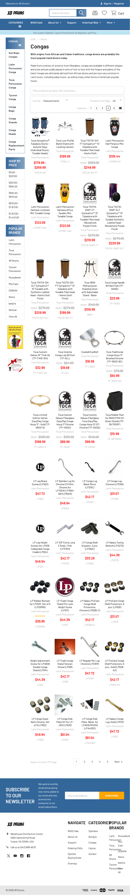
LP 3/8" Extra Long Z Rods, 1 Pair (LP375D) (65, 545)
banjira (12, 303)
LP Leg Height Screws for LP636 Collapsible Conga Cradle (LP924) (40, 547)
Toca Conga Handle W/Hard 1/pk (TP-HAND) (115, 285)
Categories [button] (16, 22)
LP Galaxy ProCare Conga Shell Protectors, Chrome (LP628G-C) (89, 605)
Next (117, 761)
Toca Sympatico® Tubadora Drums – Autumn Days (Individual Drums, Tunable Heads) (40, 147)
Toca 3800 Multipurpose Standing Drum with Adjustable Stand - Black (90, 289)
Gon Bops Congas (14, 54)
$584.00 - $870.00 (14, 194)
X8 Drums (14, 260)
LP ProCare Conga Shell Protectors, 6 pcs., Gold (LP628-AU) (114, 665)
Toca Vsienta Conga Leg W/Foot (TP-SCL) (65, 355)
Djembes (93, 830)
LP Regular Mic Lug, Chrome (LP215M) (89, 662)
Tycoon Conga (13, 97)
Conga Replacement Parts (16, 145)
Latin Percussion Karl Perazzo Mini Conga (114, 143)
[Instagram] (22, 856)
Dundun (92, 853)
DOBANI (13, 290)
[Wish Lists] (105, 12)
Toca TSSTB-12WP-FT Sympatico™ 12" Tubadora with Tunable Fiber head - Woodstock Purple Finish (89, 216)
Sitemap (72, 863)
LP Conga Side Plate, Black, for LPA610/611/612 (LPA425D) (89, 723)
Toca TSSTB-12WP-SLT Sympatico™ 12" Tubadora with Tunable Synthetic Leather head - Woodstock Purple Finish (114, 217)
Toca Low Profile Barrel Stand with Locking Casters (65, 143)
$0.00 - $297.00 (13, 174)
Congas (92, 842)
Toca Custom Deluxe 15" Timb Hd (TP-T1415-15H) (40, 355)
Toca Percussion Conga (15, 83)
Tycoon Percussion (15, 269)
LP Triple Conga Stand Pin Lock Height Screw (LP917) (65, 605)
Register (119, 3)
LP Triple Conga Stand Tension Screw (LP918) (65, 663)
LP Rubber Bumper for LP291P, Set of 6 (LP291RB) (40, 604)
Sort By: (37, 100)
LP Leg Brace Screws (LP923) (40, 482)
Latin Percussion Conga (15, 68)
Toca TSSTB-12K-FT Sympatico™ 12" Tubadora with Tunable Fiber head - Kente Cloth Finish (65, 290)
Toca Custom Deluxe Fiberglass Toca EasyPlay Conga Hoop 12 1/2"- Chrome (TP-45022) (89, 421)
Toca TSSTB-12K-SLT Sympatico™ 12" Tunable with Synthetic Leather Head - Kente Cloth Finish (40, 290)
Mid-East (13, 283)
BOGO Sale (36, 22)
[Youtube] (15, 856)
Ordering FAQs (90, 22)
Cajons (92, 848)
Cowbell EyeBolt (89, 351)
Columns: (82, 108)
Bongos (93, 836)
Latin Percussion (15, 241)
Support (71, 22)
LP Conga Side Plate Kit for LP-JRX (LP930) (64, 722)
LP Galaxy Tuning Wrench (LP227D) (114, 544)
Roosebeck (15, 277)
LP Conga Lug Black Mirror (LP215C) (89, 484)
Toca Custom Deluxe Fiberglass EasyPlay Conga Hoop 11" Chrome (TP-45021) (65, 421)
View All (13, 316)
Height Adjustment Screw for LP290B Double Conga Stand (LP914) (40, 665)
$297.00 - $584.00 (14, 184)
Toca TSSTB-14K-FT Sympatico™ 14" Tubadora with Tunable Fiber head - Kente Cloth (90, 147)
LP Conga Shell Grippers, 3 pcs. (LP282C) (90, 545)
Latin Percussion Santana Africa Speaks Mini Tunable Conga (65, 211)
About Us (53, 22)
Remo (12, 296)
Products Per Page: (100, 100)
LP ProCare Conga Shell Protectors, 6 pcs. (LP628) (114, 604)
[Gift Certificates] (95, 12)
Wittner (13, 309)
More (109, 22)
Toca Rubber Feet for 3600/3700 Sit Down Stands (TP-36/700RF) (114, 419)
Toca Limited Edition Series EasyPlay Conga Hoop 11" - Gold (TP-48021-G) (40, 421)
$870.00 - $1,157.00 (14, 205)
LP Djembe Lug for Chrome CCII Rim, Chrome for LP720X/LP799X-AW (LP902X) (65, 487)
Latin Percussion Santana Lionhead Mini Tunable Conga (40, 210)
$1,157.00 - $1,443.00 (14, 215)
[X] (8, 856)
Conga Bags (12, 108)
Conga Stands (13, 120)
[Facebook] (28, 856)
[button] (15, 337)
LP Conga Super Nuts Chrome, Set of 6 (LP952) (40, 722)
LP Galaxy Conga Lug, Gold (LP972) (114, 720)
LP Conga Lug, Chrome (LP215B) (115, 482)
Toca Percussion (15, 252)
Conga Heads (12, 131)
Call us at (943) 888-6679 (23, 847)
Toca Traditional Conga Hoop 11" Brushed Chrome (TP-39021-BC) (114, 356)
